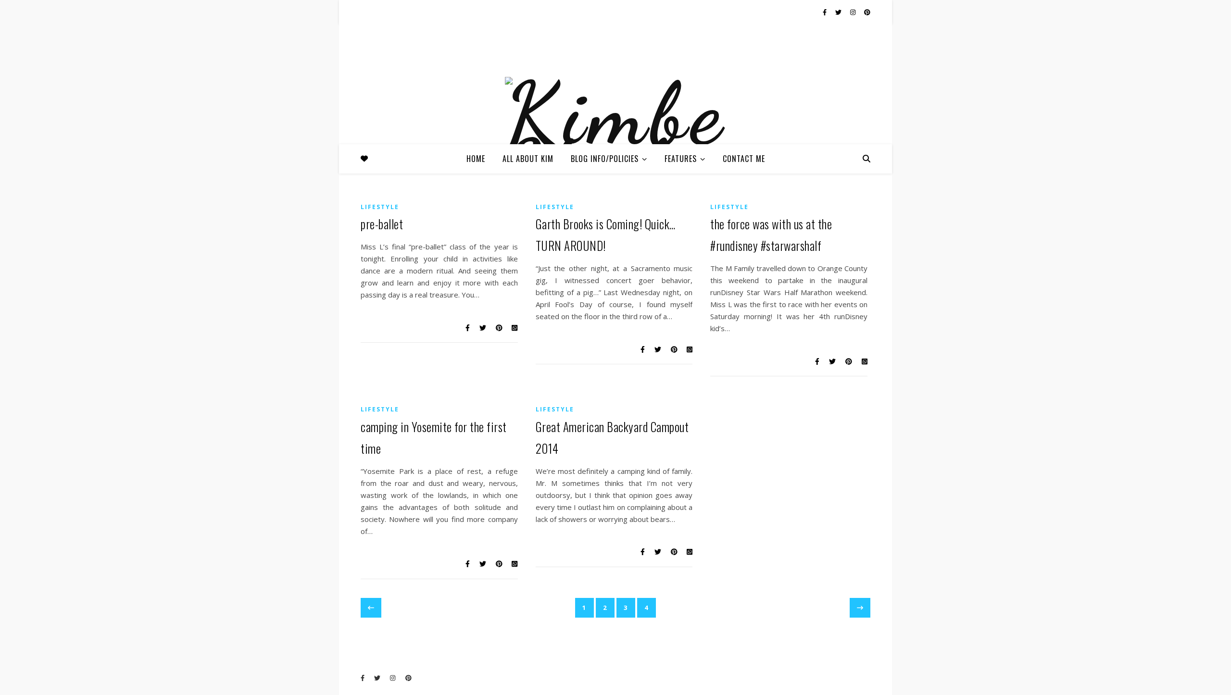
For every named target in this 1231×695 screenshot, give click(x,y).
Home (475, 158)
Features (681, 158)
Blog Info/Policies (605, 158)
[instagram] (853, 12)
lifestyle (380, 207)
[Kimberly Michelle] (615, 138)
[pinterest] (867, 12)
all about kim (527, 158)
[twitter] (839, 12)
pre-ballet (382, 224)
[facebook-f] (825, 12)
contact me (744, 158)
